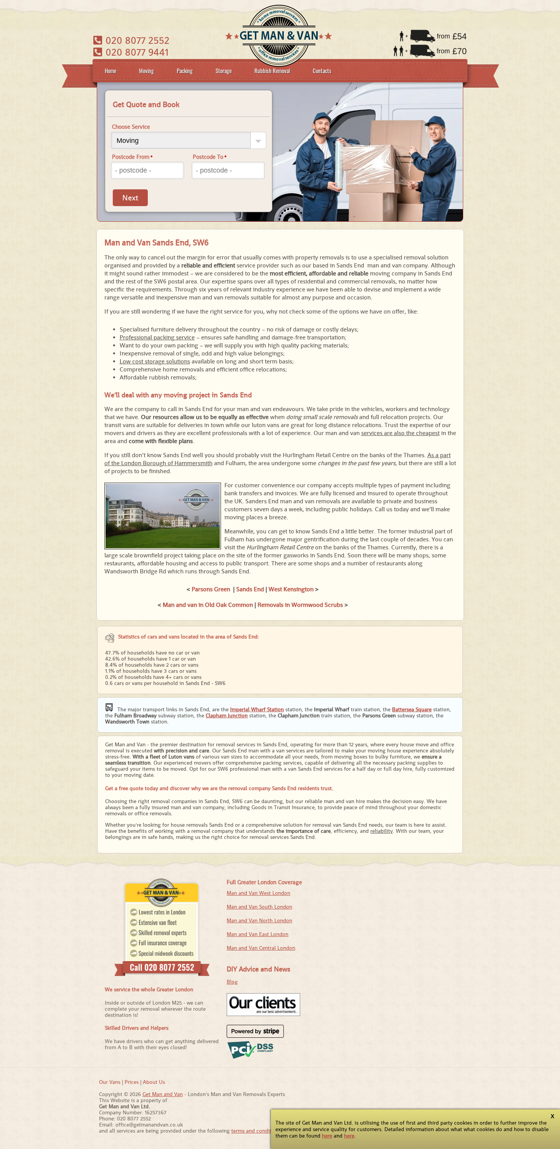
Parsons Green (211, 589)
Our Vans (109, 1082)
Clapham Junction (227, 715)
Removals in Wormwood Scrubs (300, 604)
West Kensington (291, 589)
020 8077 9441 (136, 52)
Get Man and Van (162, 1094)
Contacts (322, 70)
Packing (185, 70)
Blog (232, 982)
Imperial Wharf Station (257, 709)
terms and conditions (256, 1131)
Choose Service (131, 126)
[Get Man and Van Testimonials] (263, 1014)
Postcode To (210, 157)
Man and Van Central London (261, 948)
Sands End (250, 589)
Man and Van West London (258, 893)
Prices (132, 1082)
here (327, 1136)
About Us (154, 1082)
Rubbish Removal (272, 70)
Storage (224, 70)
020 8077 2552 (136, 40)
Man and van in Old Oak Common (208, 604)
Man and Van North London (259, 920)
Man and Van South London (259, 907)
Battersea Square (412, 709)
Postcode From (132, 157)
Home (110, 70)
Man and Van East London (257, 934)
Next (130, 197)
